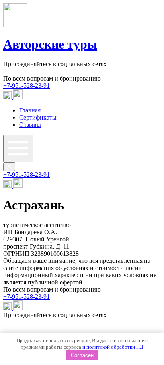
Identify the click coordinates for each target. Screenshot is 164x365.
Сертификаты (38, 117)
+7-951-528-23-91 (26, 85)
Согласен (82, 355)
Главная (30, 110)
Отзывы (30, 124)
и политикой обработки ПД (112, 347)
